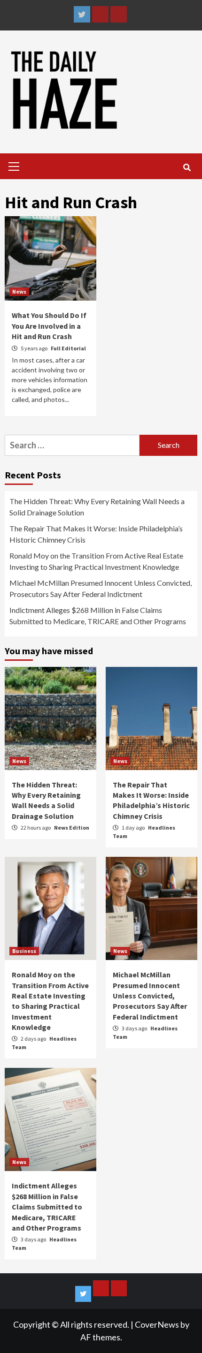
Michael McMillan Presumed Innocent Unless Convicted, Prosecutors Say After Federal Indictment (100, 588)
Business (24, 950)
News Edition (71, 827)
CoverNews (157, 1324)
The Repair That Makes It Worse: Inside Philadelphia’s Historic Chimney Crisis (96, 534)
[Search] (187, 167)
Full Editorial (68, 348)
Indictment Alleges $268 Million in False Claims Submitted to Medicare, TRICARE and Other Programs (97, 615)
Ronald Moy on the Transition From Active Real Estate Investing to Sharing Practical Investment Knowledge (96, 561)
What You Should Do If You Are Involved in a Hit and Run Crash (49, 325)
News (19, 291)
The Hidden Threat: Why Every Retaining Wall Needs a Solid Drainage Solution (97, 507)
